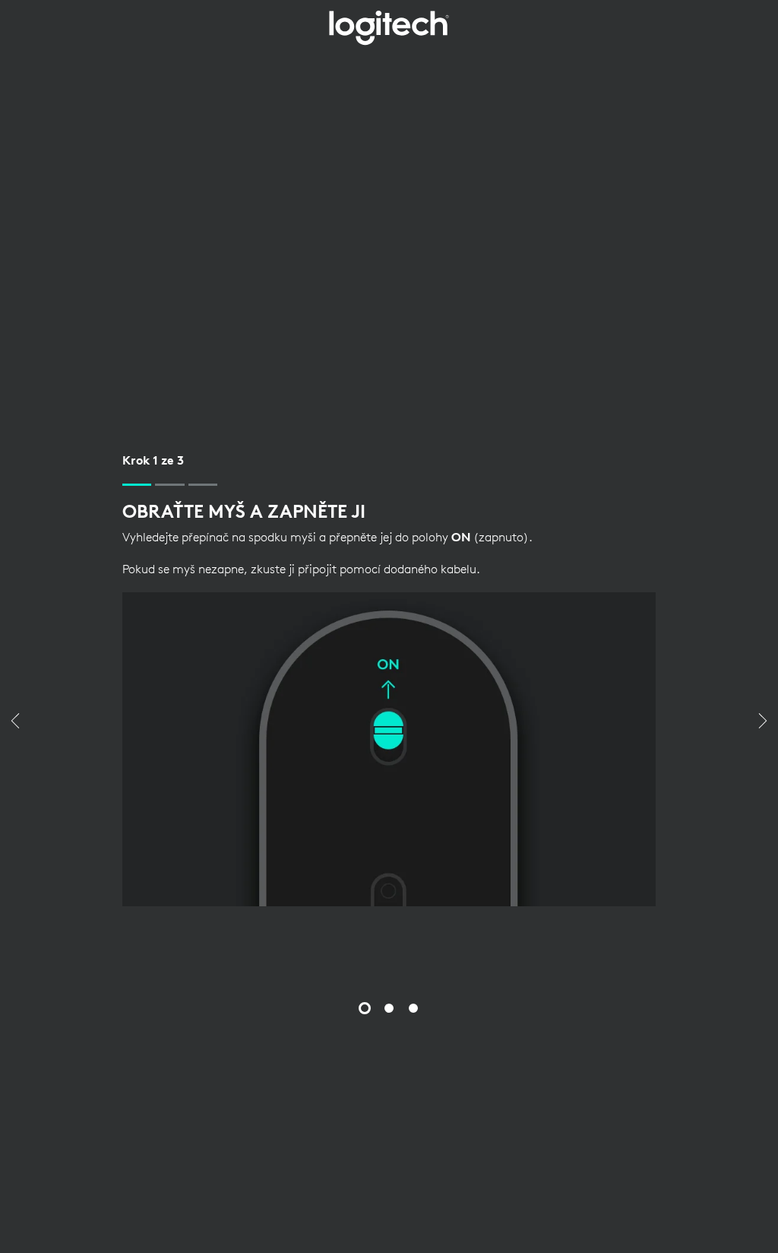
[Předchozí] (15, 722)
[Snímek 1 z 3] (365, 1008)
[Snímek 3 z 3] (413, 1008)
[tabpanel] (389, 679)
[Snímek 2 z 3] (389, 1008)
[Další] (763, 722)
